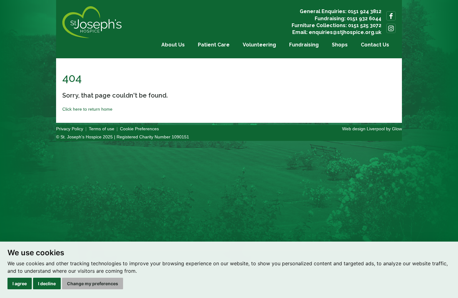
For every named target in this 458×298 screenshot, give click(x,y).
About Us (173, 45)
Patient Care (214, 45)
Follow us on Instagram (391, 28)
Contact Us (375, 45)
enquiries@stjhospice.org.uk (345, 32)
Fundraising (304, 45)
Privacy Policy (69, 128)
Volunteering (259, 45)
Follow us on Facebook (391, 16)
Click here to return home (87, 109)
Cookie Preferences (139, 128)
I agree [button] (19, 283)
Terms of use (101, 128)
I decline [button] (47, 283)
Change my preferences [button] (92, 283)
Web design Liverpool (363, 128)
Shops (340, 45)
